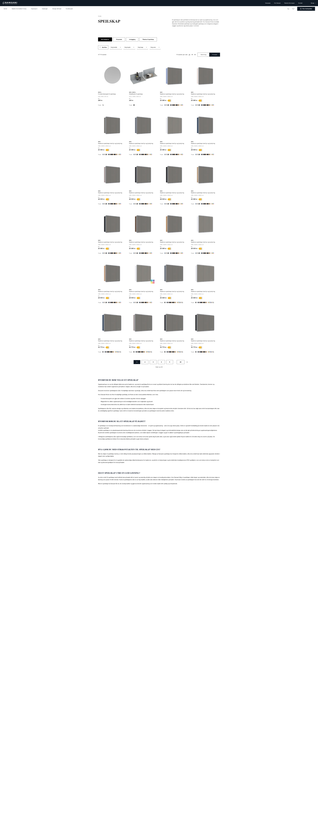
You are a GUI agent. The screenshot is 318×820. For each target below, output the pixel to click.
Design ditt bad (56, 9)
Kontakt (300, 3)
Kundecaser (69, 9)
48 (192, 54)
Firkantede (119, 39)
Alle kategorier (105, 39)
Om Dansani (277, 3)
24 (189, 54)
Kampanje (267, 3)
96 (195, 54)
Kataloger (45, 9)
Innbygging (132, 39)
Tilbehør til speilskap (148, 39)
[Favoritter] (293, 9)
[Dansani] (10, 3)
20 (180, 362)
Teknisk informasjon (289, 3)
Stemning (203, 54)
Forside (99, 16)
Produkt (214, 54)
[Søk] (288, 9)
